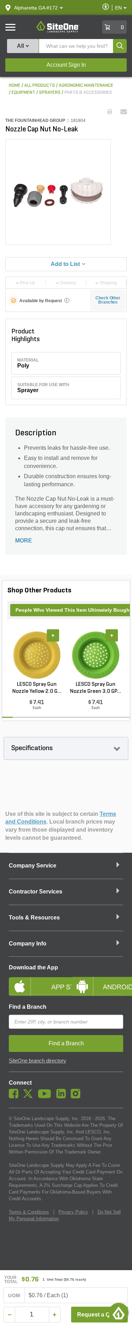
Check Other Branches (107, 300)
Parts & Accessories (88, 92)
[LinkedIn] (62, 1096)
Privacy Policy (73, 1212)
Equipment (23, 92)
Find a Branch (27, 1007)
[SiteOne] (58, 31)
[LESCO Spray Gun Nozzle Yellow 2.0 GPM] (37, 655)
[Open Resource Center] (118, 1312)
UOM (14, 1295)
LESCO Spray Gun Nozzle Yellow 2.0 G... (37, 688)
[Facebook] (15, 1096)
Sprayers (50, 92)
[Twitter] (29, 1096)
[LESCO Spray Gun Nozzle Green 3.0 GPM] (95, 655)
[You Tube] (46, 1096)
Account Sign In (66, 65)
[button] (36, 8)
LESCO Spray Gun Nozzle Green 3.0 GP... (95, 688)
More (23, 541)
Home (14, 85)
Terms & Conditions (29, 1212)
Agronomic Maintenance (86, 85)
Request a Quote (99, 1315)
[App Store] (35, 980)
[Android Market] (97, 980)
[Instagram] (77, 1096)
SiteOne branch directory (37, 1061)
